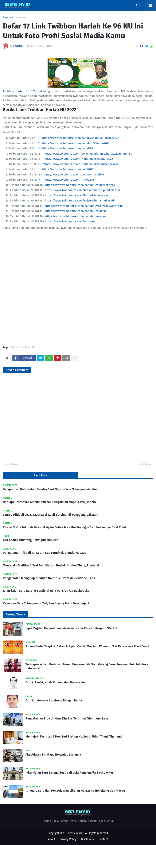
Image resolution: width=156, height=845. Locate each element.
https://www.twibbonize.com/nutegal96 (69, 179)
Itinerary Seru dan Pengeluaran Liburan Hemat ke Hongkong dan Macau (75, 790)
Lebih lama (144, 464)
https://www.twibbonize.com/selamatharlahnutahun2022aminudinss (87, 153)
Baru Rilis (40, 475)
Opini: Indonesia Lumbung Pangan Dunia (53, 700)
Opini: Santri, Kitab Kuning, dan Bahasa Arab (56, 682)
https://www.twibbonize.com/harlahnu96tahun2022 (75, 143)
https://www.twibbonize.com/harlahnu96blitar (75, 211)
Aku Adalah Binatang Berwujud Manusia (30, 540)
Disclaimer (87, 839)
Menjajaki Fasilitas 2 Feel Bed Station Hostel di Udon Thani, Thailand (51, 565)
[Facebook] (141, 46)
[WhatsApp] (151, 46)
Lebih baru (11, 464)
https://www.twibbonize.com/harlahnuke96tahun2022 (78, 158)
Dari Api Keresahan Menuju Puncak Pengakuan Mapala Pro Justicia (49, 502)
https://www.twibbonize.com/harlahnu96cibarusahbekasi (80, 164)
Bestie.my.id (75, 833)
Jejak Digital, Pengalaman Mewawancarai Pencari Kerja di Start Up (72, 628)
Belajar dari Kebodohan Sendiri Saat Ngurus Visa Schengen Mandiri (50, 489)
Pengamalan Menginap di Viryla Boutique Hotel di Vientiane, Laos (49, 578)
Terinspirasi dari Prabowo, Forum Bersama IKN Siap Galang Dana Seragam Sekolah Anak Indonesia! (86, 666)
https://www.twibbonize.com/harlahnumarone (75, 216)
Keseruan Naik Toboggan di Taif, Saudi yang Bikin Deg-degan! (46, 603)
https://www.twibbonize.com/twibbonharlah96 (73, 174)
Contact (103, 839)
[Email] (66, 358)
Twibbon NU (28, 347)
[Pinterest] (57, 358)
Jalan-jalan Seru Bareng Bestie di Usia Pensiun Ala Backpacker (47, 590)
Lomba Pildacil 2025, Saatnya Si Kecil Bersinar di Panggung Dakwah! (50, 514)
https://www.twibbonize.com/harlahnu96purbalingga (80, 185)
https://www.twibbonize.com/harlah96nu (69, 148)
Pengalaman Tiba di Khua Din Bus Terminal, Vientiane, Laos (44, 552)
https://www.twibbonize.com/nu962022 (67, 169)
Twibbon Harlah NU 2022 (20, 91)
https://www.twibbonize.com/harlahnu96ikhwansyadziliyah (84, 206)
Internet (20, 17)
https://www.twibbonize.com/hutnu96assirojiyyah (77, 195)
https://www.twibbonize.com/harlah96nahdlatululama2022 (80, 138)
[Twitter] (146, 46)
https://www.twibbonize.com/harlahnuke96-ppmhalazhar (82, 190)
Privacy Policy (68, 839)
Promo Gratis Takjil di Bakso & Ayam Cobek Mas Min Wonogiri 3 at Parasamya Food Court (64, 527)
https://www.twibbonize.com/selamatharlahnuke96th (80, 200)
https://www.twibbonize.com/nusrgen (70, 221)
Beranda (8, 17)
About (51, 839)
